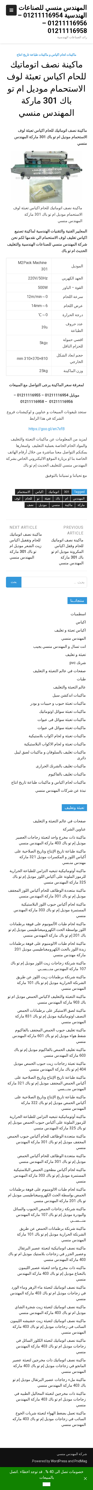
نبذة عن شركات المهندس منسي (60, 790)
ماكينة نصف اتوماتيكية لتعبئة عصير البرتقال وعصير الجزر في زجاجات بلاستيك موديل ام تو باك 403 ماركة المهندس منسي (47, 1254)
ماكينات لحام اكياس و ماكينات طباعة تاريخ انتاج (46, 54)
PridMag (80, 1461)
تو (38, 498)
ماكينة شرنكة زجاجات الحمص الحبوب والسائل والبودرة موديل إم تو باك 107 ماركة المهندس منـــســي (49, 1215)
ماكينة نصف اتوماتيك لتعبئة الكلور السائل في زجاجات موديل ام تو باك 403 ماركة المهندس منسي (51, 1346)
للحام (28, 498)
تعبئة (48, 498)
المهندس (79, 498)
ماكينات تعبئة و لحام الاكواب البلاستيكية (55, 744)
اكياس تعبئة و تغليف (70, 630)
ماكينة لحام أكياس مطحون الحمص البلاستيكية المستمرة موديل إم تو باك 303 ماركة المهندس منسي (50, 1175)
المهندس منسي (73, 638)
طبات (81, 679)
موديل (43, 505)
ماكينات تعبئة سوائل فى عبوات (61, 719)
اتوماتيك (53, 492)
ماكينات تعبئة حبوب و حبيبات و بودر (58, 703)
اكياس (39, 492)
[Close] (85, 1478)
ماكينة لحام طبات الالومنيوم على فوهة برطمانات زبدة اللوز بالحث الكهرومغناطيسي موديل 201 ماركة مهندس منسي (47, 949)
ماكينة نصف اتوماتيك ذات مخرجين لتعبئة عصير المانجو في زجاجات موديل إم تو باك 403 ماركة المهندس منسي (49, 1366)
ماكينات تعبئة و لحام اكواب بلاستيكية (57, 736)
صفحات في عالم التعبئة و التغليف (59, 671)
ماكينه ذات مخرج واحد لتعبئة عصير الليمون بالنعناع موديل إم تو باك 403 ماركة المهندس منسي (51, 1273)
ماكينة (68, 505)
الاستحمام (23, 492)
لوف (17, 498)
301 (66, 492)
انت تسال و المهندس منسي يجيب (59, 646)
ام (66, 498)
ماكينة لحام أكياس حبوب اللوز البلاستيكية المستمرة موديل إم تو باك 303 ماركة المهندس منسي (50, 910)
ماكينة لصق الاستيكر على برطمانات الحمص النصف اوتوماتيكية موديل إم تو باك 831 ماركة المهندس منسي (50, 1016)
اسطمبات (78, 614)
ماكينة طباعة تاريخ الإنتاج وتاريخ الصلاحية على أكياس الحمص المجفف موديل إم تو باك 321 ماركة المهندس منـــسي (46, 1083)
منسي (56, 505)
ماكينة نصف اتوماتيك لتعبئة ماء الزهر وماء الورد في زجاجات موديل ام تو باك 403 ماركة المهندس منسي (48, 1293)
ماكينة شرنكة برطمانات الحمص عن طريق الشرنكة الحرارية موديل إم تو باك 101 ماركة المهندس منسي (51, 1234)
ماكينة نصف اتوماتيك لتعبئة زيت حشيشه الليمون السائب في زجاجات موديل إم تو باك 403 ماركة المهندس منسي (48, 1327)
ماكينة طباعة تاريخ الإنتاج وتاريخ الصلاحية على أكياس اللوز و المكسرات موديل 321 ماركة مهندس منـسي (50, 857)
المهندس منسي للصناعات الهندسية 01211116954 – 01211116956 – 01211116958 (52, 19)
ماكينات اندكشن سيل (69, 695)
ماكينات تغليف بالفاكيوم (67, 774)
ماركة (81, 505)
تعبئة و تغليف (75, 654)
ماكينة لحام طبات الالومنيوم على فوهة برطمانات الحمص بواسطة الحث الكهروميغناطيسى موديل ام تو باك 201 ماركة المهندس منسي (47, 1195)
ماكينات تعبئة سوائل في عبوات (61, 728)
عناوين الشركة (74, 829)
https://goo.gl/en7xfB (47, 429)
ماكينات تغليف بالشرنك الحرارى (61, 766)
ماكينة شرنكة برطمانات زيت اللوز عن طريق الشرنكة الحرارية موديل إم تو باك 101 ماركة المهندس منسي (51, 983)
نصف (30, 505)
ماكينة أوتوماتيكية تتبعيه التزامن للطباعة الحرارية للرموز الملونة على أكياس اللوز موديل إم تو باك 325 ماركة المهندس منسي (48, 877)
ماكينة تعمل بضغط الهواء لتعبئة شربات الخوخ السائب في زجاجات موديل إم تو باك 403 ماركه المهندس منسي (49, 1419)
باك (58, 498)
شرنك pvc (78, 662)
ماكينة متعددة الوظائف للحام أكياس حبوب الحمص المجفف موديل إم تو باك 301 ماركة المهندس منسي (46, 1142)
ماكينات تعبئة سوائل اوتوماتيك (62, 711)
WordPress (59, 1461)
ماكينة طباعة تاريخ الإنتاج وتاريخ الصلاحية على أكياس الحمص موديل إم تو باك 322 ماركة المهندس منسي (50, 1103)
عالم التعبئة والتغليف (69, 687)
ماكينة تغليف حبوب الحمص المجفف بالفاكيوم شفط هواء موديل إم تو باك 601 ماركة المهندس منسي (49, 1036)
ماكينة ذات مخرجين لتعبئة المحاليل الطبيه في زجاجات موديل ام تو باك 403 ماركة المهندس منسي (50, 1399)
